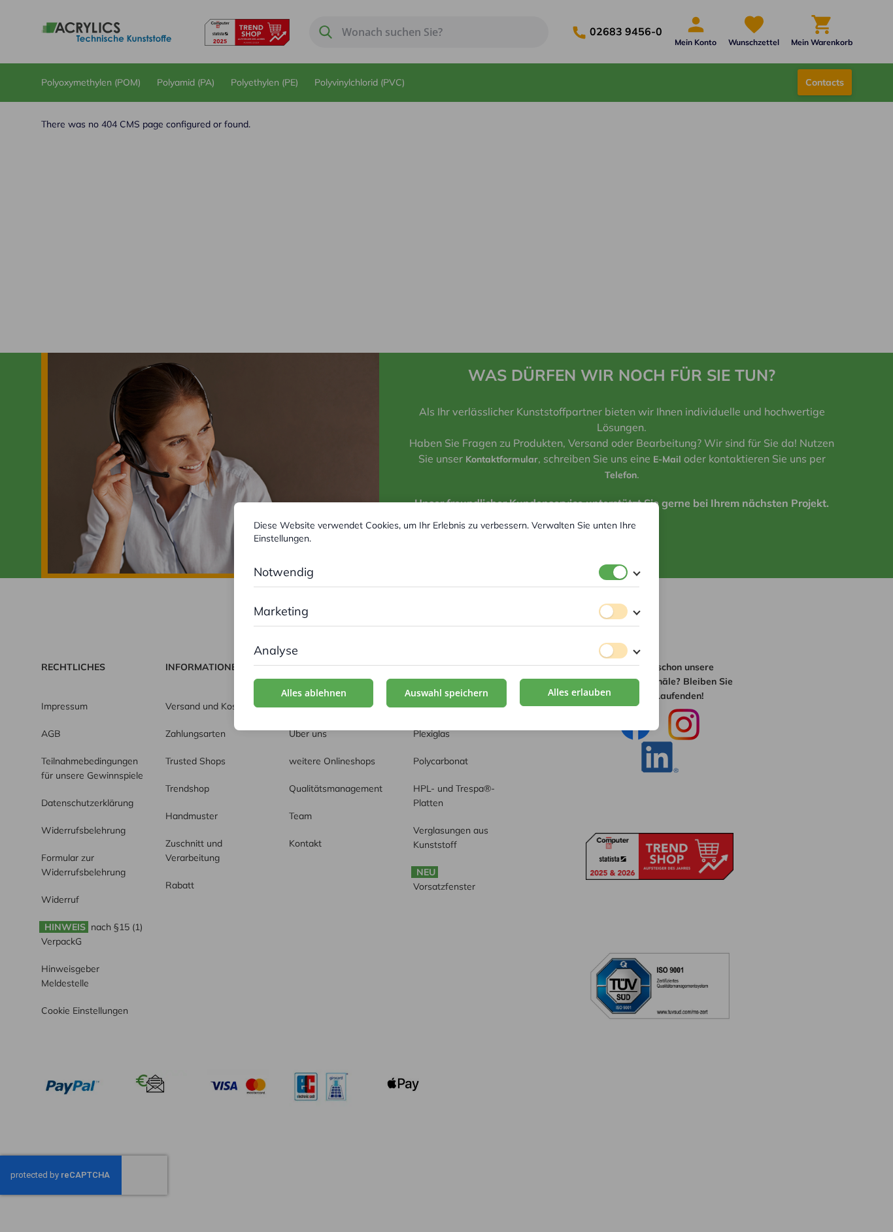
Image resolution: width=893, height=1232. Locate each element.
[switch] (613, 572)
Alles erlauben (579, 692)
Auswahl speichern (446, 693)
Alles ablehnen (313, 693)
